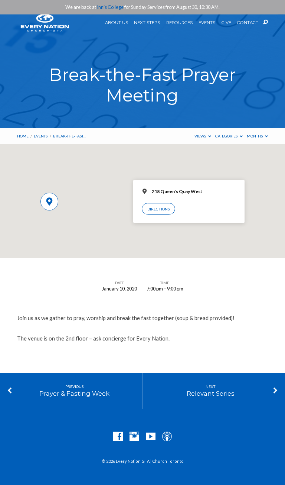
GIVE (226, 23)
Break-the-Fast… (69, 136)
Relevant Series (211, 393)
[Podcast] (167, 437)
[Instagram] (134, 437)
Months (255, 136)
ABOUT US (116, 23)
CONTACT (247, 23)
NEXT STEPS (147, 23)
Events (41, 136)
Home (23, 136)
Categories (226, 136)
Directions (158, 209)
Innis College (110, 7)
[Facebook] (118, 437)
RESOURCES (179, 23)
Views (200, 136)
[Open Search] (265, 22)
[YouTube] (150, 437)
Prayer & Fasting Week (74, 393)
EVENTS (207, 23)
